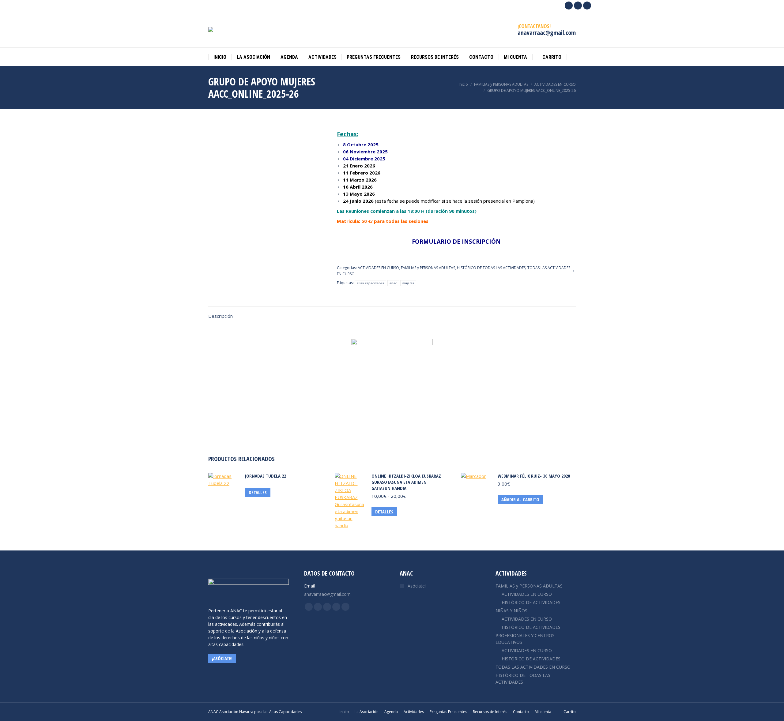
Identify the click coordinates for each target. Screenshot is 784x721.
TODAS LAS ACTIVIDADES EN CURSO (533, 667)
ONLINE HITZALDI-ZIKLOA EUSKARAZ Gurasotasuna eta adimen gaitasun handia (406, 482)
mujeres (408, 283)
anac (393, 283)
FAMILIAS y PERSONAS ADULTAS (428, 267)
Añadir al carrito (520, 499)
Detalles (258, 492)
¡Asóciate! (416, 586)
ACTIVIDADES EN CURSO (378, 267)
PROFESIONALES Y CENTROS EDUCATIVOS (525, 639)
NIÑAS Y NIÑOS (511, 611)
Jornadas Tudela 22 (265, 476)
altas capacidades (370, 283)
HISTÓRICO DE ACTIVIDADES (531, 602)
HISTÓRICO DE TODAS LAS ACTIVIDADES (491, 267)
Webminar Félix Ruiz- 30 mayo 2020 (534, 476)
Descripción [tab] (220, 316)
